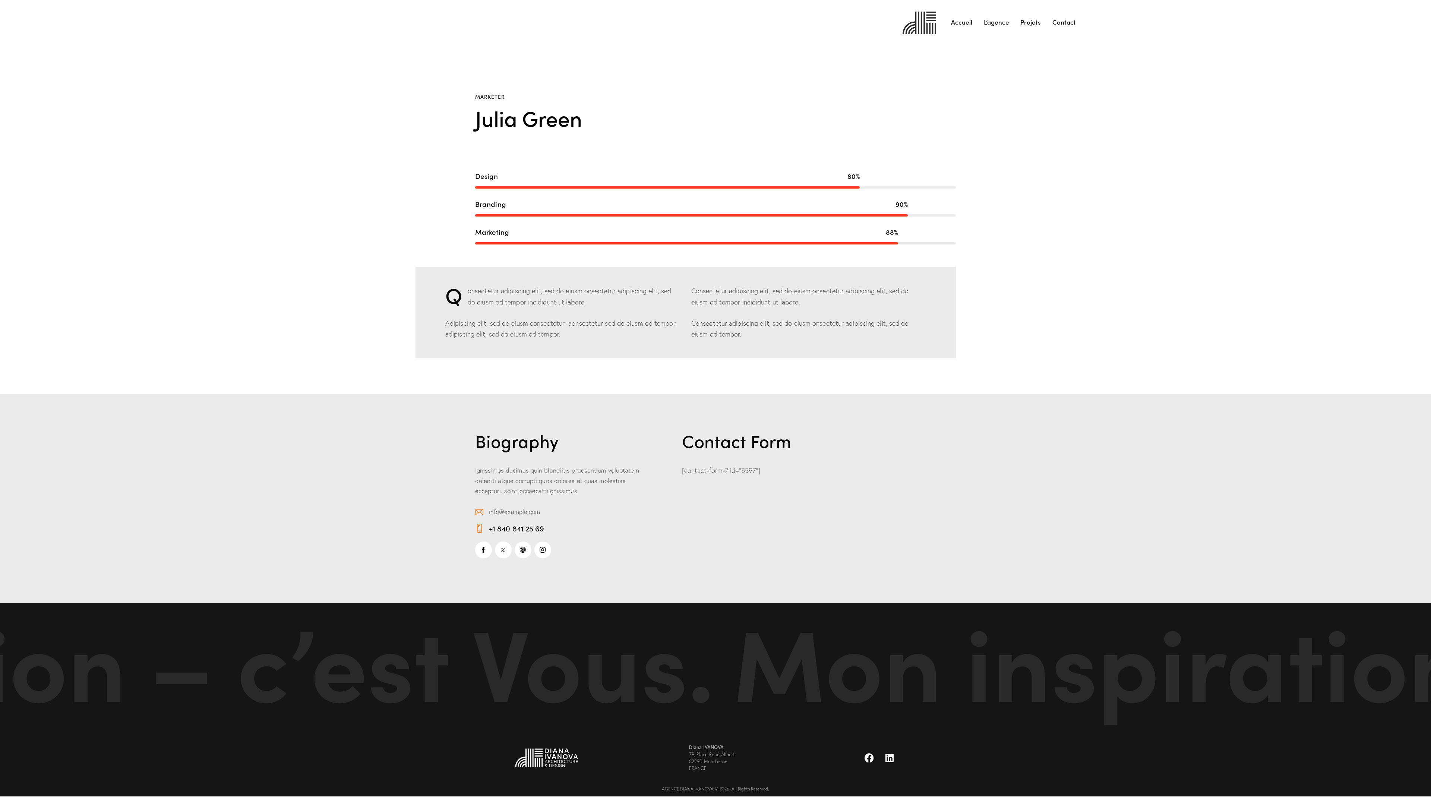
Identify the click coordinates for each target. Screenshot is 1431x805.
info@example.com (514, 511)
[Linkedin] (889, 757)
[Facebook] (869, 757)
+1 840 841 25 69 (516, 528)
